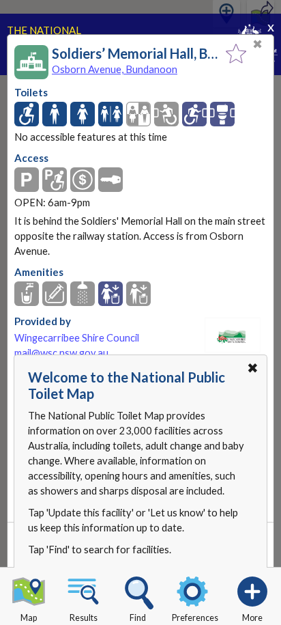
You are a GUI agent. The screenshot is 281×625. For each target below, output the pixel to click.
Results (84, 618)
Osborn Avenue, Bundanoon (114, 69)
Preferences (195, 618)
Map (28, 618)
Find (138, 618)
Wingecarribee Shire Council (76, 338)
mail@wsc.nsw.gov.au (61, 353)
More (252, 618)
